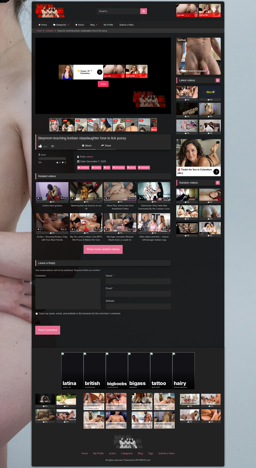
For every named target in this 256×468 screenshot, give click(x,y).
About (88, 145)
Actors (81, 25)
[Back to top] (247, 459)
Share (107, 145)
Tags (150, 453)
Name (110, 275)
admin (90, 156)
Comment (40, 275)
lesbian (98, 167)
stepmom (145, 167)
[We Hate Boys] (50, 11)
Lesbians (49, 31)
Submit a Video (126, 25)
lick (108, 167)
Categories (61, 25)
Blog (92, 25)
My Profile (108, 25)
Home (44, 25)
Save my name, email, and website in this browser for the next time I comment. (80, 313)
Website (110, 301)
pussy (132, 167)
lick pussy (119, 167)
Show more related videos (103, 249)
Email (109, 288)
